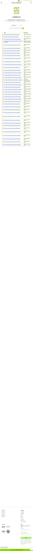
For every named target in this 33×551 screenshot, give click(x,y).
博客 (21, 515)
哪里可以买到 (30, 0)
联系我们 (3, 516)
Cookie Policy (23, 520)
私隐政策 (22, 516)
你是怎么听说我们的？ (24, 532)
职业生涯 (22, 514)
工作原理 (3, 514)
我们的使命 (3, 511)
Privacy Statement (23, 521)
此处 (27, 20)
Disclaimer (22, 519)
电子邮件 (22, 528)
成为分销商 (22, 511)
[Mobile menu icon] (1, 2)
